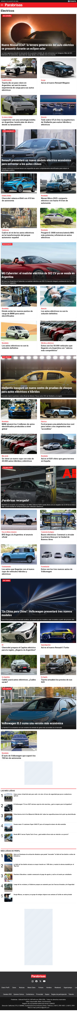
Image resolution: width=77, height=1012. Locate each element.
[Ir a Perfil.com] (72, 2)
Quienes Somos (19, 994)
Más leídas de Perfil (10, 851)
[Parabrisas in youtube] (44, 981)
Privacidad (39, 994)
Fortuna (40, 987)
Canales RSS (7, 994)
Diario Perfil (5, 987)
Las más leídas (8, 791)
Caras (14, 987)
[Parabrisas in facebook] (36, 981)
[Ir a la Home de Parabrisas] (13, 5)
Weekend (58, 987)
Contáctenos (30, 994)
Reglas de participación (59, 994)
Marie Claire (31, 987)
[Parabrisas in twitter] (40, 981)
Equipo (47, 994)
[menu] (2, 5)
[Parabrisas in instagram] (33, 981)
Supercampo (68, 987)
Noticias (22, 987)
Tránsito (71, 994)
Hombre (49, 987)
